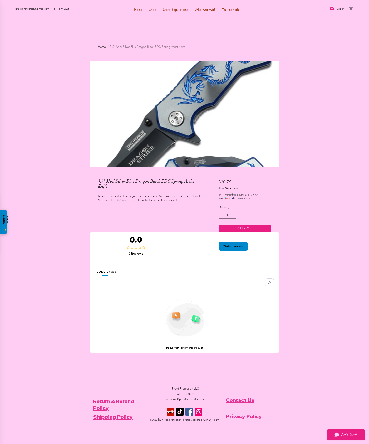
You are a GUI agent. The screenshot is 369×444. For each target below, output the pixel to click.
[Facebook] (189, 412)
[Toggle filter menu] (269, 282)
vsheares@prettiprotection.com (186, 399)
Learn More (243, 198)
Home (102, 46)
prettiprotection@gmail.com (32, 8)
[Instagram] (198, 412)
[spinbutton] (227, 215)
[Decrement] (221, 215)
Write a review (233, 246)
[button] (351, 8)
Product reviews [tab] (105, 272)
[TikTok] (180, 412)
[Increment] (233, 215)
